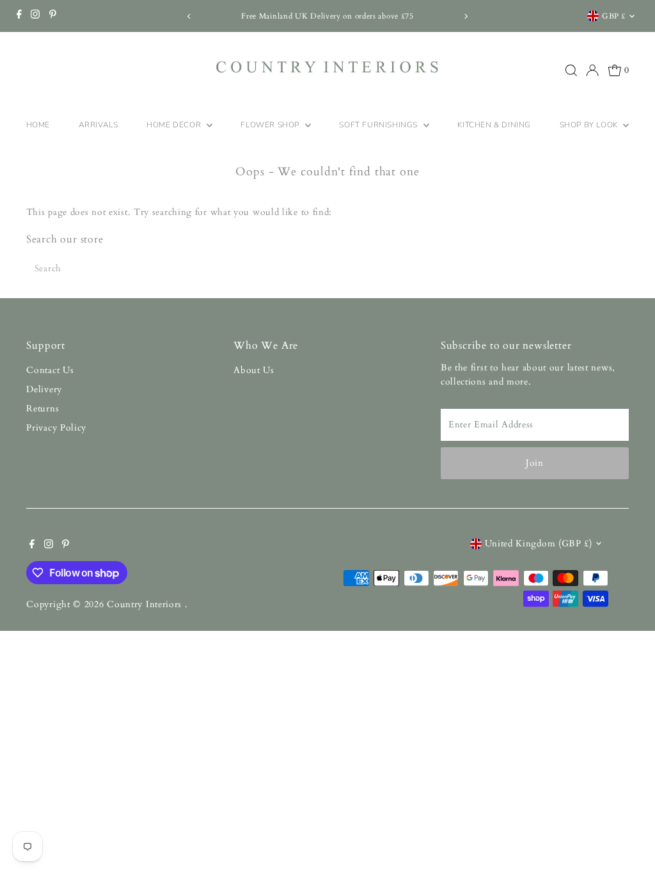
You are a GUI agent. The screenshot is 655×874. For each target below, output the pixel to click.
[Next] (465, 16)
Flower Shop (271, 125)
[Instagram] (35, 16)
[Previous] (189, 16)
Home (38, 125)
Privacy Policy (56, 428)
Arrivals (98, 125)
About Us (253, 370)
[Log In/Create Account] (592, 70)
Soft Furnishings (379, 125)
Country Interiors (146, 604)
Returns (42, 408)
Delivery (44, 389)
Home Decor (174, 125)
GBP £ (614, 16)
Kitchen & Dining (494, 125)
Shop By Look (590, 125)
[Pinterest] (52, 16)
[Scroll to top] (629, 839)
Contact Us (50, 370)
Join (535, 463)
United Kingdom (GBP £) (538, 543)
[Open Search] (571, 70)
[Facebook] (19, 16)
